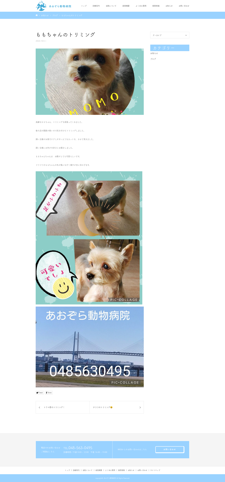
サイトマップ (155, 470)
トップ (83, 6)
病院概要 (126, 6)
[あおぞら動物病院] (53, 6)
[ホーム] (37, 15)
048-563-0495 (80, 447)
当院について (111, 6)
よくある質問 (141, 6)
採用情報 (156, 6)
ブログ (153, 59)
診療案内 (96, 6)
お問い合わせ (184, 6)
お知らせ (169, 6)
